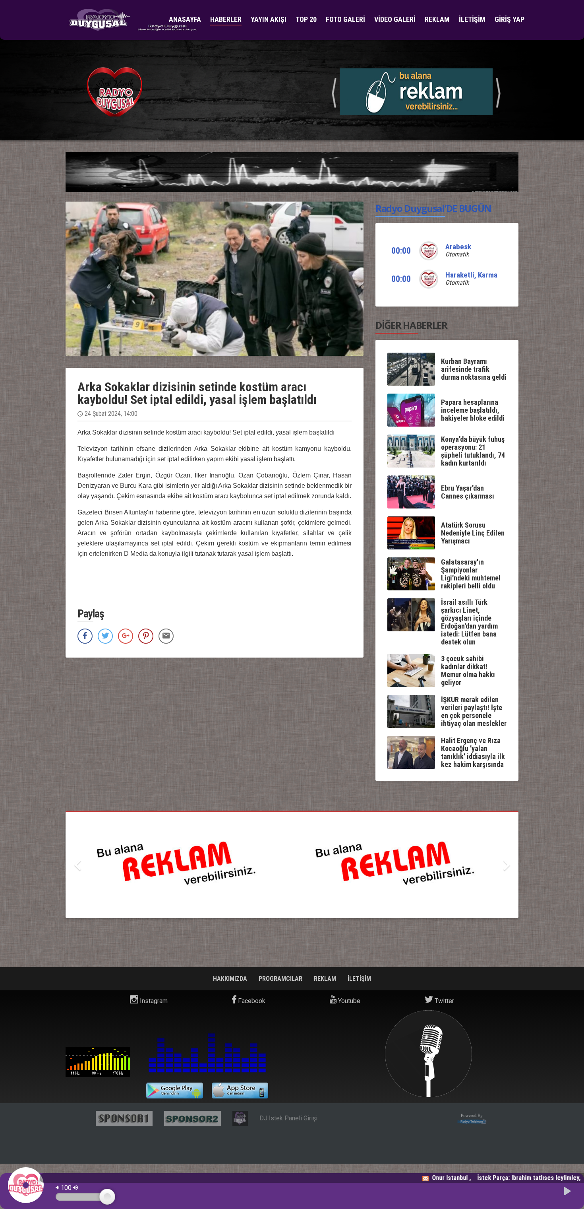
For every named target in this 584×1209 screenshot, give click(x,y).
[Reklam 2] (292, 865)
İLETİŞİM (472, 19)
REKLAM (437, 19)
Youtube (348, 1001)
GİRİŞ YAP (509, 19)
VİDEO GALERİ (395, 19)
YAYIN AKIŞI (268, 19)
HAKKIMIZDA (231, 978)
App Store (240, 1090)
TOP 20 (306, 19)
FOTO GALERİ (345, 19)
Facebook (250, 1001)
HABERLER (226, 19)
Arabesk (458, 246)
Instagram (153, 1001)
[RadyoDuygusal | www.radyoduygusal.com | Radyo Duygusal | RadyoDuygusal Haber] (133, 20)
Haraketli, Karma (471, 274)
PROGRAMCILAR (281, 978)
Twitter (443, 1001)
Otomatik (457, 254)
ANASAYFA (185, 19)
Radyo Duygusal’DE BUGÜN (433, 208)
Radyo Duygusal (98, 1062)
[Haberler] (416, 91)
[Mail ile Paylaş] (166, 636)
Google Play (174, 1090)
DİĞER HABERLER (411, 325)
